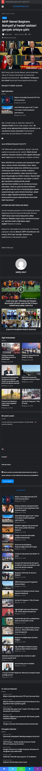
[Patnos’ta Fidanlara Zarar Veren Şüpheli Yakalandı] (11, 394)
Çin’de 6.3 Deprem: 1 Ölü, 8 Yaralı (31, 402)
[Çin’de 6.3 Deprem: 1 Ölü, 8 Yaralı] (31, 394)
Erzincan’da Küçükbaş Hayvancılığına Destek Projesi (26, 546)
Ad (3, 449)
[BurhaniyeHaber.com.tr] (21, 6)
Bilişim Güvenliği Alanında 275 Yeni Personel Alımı (26, 498)
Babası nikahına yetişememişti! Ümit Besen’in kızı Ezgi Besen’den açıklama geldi (27, 508)
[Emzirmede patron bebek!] (7, 666)
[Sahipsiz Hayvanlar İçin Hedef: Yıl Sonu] (31, 348)
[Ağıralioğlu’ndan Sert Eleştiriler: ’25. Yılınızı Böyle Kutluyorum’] (7, 612)
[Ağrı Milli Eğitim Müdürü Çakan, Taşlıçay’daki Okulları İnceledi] (7, 649)
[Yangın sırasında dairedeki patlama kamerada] (11, 348)
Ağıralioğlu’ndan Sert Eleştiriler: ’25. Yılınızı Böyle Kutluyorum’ (26, 610)
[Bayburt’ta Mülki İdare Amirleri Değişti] (7, 640)
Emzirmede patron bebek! (24, 664)
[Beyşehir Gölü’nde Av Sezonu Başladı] (7, 576)
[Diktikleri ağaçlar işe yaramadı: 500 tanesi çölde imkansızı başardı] (7, 528)
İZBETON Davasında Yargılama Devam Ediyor (31, 378)
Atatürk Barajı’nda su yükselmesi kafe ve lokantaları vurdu (27, 620)
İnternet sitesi (6, 464)
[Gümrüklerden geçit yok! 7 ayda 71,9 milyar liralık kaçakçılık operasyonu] (7, 110)
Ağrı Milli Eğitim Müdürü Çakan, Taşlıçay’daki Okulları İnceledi (26, 648)
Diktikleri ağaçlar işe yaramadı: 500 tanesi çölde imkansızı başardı (26, 528)
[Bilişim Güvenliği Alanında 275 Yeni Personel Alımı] (7, 100)
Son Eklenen (21, 490)
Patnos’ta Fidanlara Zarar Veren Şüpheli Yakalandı (9, 403)
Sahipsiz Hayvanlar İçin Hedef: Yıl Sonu (30, 356)
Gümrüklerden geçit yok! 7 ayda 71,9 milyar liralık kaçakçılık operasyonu (26, 110)
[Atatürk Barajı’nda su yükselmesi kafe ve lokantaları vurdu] (7, 621)
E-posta (5, 457)
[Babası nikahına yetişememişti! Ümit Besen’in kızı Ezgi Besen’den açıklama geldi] (7, 509)
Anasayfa (6, 13)
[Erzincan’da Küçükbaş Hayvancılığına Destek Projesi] (7, 547)
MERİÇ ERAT (8, 34)
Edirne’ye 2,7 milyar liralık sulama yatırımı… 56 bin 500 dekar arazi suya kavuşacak (27, 630)
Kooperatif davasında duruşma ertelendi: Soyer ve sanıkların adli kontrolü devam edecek (10, 380)
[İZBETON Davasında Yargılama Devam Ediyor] (31, 370)
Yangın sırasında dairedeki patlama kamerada (9, 357)
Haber (13, 13)
